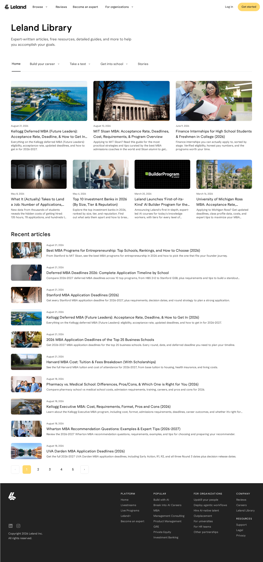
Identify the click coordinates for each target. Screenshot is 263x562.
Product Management (167, 521)
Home (124, 499)
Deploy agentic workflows (210, 505)
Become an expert (132, 521)
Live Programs (130, 510)
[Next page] (84, 469)
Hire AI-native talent (206, 510)
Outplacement (203, 515)
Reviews (241, 499)
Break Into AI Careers (167, 505)
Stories (143, 64)
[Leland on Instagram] (18, 526)
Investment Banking (165, 537)
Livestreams (128, 505)
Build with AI (161, 499)
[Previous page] (15, 469)
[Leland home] (59, 496)
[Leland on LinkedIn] (10, 526)
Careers (241, 505)
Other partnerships (206, 532)
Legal (239, 530)
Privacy (241, 535)
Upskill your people (206, 499)
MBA (156, 510)
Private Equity (162, 532)
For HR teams (202, 526)
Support (241, 524)
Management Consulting (168, 515)
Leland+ (126, 515)
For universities (203, 521)
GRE (156, 526)
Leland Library (245, 510)
